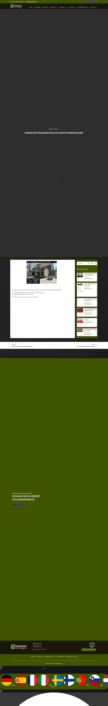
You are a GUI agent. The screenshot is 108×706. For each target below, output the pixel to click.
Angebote (37, 7)
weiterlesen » (88, 278)
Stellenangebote (18, 505)
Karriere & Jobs (82, 7)
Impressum (39, 656)
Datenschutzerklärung (72, 656)
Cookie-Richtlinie (60, 656)
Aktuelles (45, 7)
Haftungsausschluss (49, 656)
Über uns (62, 7)
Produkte (53, 7)
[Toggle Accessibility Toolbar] (1, 667)
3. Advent (86, 319)
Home (31, 7)
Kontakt (93, 7)
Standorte (72, 7)
